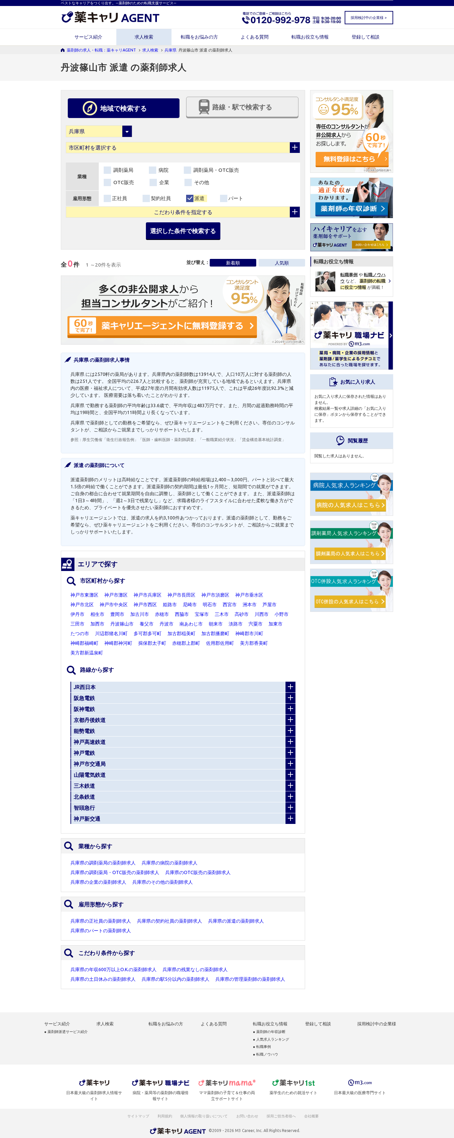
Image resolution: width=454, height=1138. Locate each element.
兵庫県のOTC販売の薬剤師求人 (198, 872)
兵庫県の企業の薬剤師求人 (98, 882)
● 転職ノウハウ (265, 1054)
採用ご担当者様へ (281, 1116)
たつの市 (79, 633)
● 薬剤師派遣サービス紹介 (66, 1032)
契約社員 (161, 198)
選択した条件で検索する (183, 230)
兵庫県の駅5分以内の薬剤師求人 (175, 979)
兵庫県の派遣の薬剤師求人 (236, 921)
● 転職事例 (262, 1047)
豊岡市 (117, 614)
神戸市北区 (82, 604)
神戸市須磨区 (215, 595)
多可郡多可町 (148, 633)
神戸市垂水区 (249, 595)
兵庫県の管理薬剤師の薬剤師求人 (250, 979)
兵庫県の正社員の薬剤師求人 (100, 921)
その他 (201, 182)
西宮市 (230, 604)
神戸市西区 (145, 604)
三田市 (77, 624)
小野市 (281, 614)
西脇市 (182, 614)
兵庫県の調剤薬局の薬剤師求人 (103, 862)
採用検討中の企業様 (376, 1024)
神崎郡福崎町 (84, 643)
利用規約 (165, 1116)
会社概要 (311, 1116)
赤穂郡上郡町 (186, 643)
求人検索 (144, 37)
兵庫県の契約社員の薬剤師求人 (169, 921)
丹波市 (166, 624)
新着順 (233, 263)
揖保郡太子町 (152, 643)
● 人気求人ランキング (271, 1039)
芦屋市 (270, 604)
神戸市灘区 (116, 595)
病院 (163, 170)
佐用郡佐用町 (220, 643)
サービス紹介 (88, 37)
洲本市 (250, 604)
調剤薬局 (122, 170)
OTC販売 (123, 182)
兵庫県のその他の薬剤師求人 (162, 882)
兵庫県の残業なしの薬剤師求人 (195, 969)
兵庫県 (170, 50)
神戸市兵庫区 (148, 595)
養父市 (147, 624)
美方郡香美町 (254, 643)
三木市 (222, 614)
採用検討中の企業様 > (369, 18)
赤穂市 (162, 614)
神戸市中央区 (114, 604)
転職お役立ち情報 (310, 37)
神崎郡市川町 (249, 633)
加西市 (97, 624)
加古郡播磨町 (215, 633)
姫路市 (170, 604)
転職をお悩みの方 (199, 37)
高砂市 (242, 614)
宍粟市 (256, 624)
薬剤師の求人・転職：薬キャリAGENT (101, 50)
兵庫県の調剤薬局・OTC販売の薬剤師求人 (114, 872)
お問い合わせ (247, 1116)
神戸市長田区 (181, 595)
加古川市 (139, 614)
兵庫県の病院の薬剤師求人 (169, 862)
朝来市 (216, 624)
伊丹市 (77, 614)
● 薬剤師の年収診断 (269, 1032)
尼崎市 (190, 604)
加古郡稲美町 (181, 633)
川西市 (262, 614)
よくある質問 (255, 37)
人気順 (282, 263)
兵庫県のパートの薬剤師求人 (100, 930)
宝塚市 (202, 614)
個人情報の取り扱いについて (204, 1116)
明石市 (210, 604)
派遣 (199, 198)
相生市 (97, 614)
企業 (163, 182)
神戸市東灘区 (84, 595)
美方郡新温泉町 (86, 652)
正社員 (119, 198)
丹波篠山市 (122, 624)
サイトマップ (138, 1116)
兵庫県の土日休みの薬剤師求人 (103, 979)
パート (235, 198)
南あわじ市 (191, 624)
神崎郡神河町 (118, 643)
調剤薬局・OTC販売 (215, 170)
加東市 (276, 624)
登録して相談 (366, 37)
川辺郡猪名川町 (111, 633)
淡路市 (236, 624)
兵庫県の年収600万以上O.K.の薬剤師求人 (113, 969)
